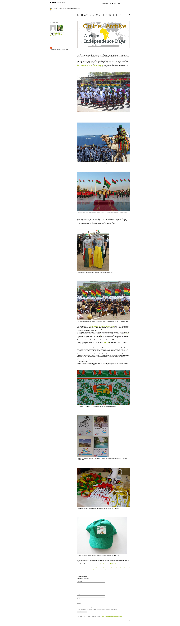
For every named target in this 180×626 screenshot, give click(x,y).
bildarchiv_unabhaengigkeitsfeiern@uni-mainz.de (111, 563)
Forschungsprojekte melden (73, 8)
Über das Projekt (105, 3)
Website (79, 603)
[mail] (112, 3)
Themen (60, 8)
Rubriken (55, 8)
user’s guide (106, 342)
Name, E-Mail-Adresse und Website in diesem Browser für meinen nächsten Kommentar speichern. (97, 609)
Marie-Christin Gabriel (54, 32)
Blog (51, 8)
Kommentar (79, 581)
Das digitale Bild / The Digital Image (99, 569)
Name (78, 594)
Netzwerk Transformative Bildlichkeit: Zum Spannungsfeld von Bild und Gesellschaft (110, 568)
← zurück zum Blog (54, 22)
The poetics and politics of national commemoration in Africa (100, 326)
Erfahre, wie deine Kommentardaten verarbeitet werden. (112, 616)
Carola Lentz (62, 32)
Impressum (104, 5)
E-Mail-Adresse (80, 598)
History (57, 2)
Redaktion (104, 4)
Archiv (64, 8)
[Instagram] (110, 3)
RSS (115, 3)
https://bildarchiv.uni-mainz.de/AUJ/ (85, 64)
